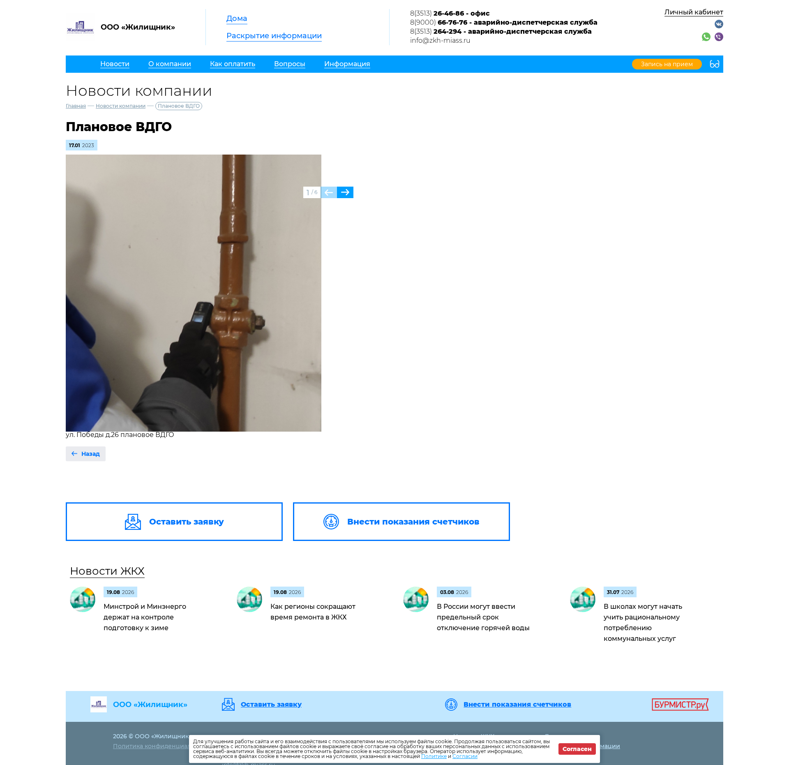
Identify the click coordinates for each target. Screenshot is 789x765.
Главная (76, 106)
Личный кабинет (693, 12)
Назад (90, 454)
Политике (434, 756)
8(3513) (450, 13)
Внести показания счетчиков (517, 704)
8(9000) (504, 22)
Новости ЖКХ (107, 571)
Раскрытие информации (274, 35)
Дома (236, 18)
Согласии (465, 756)
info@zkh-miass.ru (440, 40)
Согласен (577, 749)
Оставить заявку (271, 704)
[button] (345, 192)
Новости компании (120, 106)
